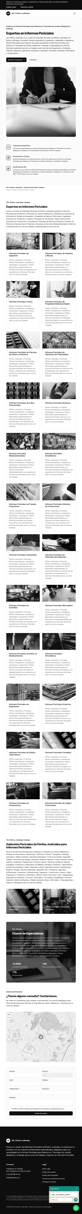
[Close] (76, 1188)
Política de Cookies (49, 1172)
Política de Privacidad (32, 1108)
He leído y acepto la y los (38, 1108)
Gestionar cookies (27, 7)
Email (11, 1080)
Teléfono (45, 1080)
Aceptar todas (11, 7)
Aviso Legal (46, 1169)
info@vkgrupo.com (13, 1178)
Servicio (45, 1071)
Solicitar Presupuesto (15, 60)
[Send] (76, 1200)
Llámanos (33, 60)
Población (46, 1089)
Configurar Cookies (49, 1182)
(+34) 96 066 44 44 (13, 1174)
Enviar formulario (41, 1113)
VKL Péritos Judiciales (20, 13)
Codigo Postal (14, 1089)
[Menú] (74, 13)
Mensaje (12, 1097)
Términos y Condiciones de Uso (53, 1108)
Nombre (12, 1071)
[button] (41, 1037)
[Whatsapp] (76, 1208)
